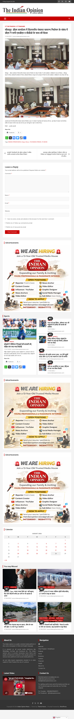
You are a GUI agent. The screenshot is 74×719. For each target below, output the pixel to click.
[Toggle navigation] (5, 19)
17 (18, 550)
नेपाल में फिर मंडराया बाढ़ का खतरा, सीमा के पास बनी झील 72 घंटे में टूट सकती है (18, 626)
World (15, 620)
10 (18, 547)
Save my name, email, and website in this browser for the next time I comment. (30, 219)
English (57, 717)
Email (7, 203)
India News (51, 587)
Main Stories (43, 618)
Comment (8, 173)
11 (27, 547)
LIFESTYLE (13, 587)
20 (46, 550)
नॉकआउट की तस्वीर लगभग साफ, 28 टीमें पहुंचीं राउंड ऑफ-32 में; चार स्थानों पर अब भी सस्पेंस (53, 355)
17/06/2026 (51, 371)
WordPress (63, 706)
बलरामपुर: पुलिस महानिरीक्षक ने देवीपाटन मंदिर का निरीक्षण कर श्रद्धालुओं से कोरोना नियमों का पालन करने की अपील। (54, 154)
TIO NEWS (44, 142)
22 (65, 550)
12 (37, 547)
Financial (40, 661)
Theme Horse (42, 706)
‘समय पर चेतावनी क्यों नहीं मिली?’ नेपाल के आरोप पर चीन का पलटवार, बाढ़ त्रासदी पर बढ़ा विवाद (53, 626)
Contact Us (41, 668)
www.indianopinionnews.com (21, 36)
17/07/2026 (7, 349)
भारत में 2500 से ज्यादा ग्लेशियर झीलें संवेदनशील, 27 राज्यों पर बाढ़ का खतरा (54, 592)
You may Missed (11, 566)
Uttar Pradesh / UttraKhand (15, 26)
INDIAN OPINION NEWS (14, 142)
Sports (7, 316)
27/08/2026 (7, 598)
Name (7, 195)
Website (7, 211)
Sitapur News (25, 142)
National (52, 618)
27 (46, 553)
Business (41, 656)
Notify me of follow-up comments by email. (19, 223)
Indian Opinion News (23, 706)
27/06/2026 (42, 359)
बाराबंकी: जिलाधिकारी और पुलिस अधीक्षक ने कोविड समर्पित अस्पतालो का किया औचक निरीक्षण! (19, 153)
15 (65, 547)
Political (40, 651)
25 (27, 553)
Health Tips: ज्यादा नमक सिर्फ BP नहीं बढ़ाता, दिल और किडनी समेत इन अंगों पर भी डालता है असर (19, 593)
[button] (6, 339)
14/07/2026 (51, 329)
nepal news (59, 618)
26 (37, 553)
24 (18, 553)
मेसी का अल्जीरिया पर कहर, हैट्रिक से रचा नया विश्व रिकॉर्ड (58, 367)
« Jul (5, 560)
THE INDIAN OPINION (35, 142)
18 (27, 550)
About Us (41, 666)
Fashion (40, 658)
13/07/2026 (51, 345)
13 (46, 547)
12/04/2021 (8, 36)
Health (40, 663)
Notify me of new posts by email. (16, 227)
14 (56, 547)
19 (37, 550)
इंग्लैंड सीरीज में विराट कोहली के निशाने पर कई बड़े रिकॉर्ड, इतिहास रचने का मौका (58, 341)
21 (56, 550)
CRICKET (6, 341)
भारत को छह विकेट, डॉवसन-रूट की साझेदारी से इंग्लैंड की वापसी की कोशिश (58, 325)
